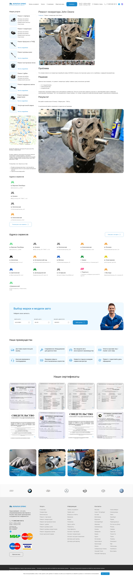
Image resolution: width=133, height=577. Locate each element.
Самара (112, 529)
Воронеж (97, 519)
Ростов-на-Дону (115, 524)
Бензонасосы (44, 514)
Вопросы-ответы (72, 514)
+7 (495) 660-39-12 (111, 4)
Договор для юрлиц (73, 539)
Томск (112, 536)
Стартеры (43, 509)
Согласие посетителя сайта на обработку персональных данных (53, 568)
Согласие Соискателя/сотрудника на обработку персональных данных (87, 568)
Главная (40, 15)
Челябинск (113, 548)
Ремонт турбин (23, 73)
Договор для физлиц (73, 541)
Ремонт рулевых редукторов (48, 529)
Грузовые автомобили (23, 20)
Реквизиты (70, 526)
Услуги (43, 4)
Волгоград (98, 517)
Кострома (98, 539)
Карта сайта (71, 524)
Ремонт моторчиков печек (48, 522)
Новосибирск (114, 509)
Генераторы (43, 512)
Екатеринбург (99, 522)
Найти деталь (79, 322)
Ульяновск (113, 541)
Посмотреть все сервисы (19, 224)
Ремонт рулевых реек (46, 526)
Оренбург (113, 517)
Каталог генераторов (73, 534)
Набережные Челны (101, 548)
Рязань (112, 526)
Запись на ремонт (34, 4)
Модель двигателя (59, 319)
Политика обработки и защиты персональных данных (22, 568)
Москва (97, 509)
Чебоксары (113, 546)
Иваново (97, 524)
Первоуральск (114, 522)
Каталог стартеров (73, 531)
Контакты (71, 4)
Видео (69, 519)
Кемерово (98, 531)
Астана (97, 514)
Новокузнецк (114, 512)
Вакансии (70, 517)
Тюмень (112, 539)
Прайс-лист (71, 512)
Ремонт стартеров (24, 16)
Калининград (98, 526)
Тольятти (113, 534)
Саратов (112, 531)
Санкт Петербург (100, 512)
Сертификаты (71, 529)
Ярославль (113, 551)
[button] (93, 19)
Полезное (70, 522)
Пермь (112, 519)
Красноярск (98, 541)
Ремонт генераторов (24, 29)
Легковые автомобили (23, 19)
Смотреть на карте (113, 234)
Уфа (111, 544)
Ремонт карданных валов (47, 531)
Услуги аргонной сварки (47, 534)
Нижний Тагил (99, 551)
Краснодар (98, 544)
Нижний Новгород (100, 553)
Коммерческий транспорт (24, 22)
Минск (96, 546)
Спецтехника (21, 24)
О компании (50, 4)
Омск (111, 514)
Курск (96, 536)
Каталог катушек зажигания (75, 536)
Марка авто (17, 319)
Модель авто (37, 319)
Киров (96, 534)
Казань (97, 529)
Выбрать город (98, 4)
